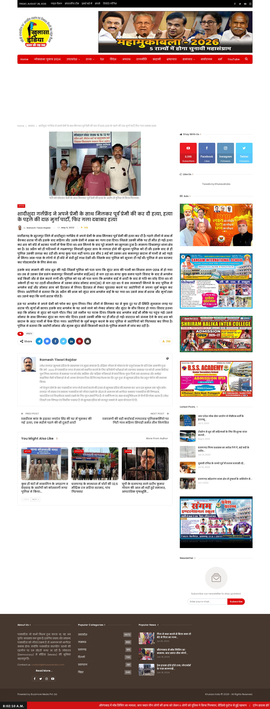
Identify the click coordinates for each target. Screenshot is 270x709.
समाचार (187, 59)
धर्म (220, 59)
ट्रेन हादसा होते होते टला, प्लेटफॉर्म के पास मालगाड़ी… (174, 667)
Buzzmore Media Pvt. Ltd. (44, 694)
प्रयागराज (82, 664)
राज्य (89, 59)
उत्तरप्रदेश (71, 59)
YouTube (234, 59)
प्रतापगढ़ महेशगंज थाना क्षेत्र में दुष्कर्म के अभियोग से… (225, 478)
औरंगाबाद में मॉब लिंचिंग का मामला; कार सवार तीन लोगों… (172, 651)
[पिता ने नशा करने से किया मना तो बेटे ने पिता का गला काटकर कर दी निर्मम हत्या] (146, 638)
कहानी (157, 59)
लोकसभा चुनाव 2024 (47, 59)
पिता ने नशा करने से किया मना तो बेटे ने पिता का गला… (174, 635)
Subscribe (236, 601)
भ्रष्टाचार (172, 59)
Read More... (44, 670)
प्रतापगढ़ (82, 649)
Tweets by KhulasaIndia (216, 184)
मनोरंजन (206, 59)
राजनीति (141, 59)
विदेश (113, 59)
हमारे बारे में (87, 3)
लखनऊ (82, 642)
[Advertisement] (135, 95)
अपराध (126, 59)
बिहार (81, 672)
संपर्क (97, 3)
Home (24, 59)
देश (102, 59)
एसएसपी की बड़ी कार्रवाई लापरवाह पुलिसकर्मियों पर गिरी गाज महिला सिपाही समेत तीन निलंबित (135, 421)
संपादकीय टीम (72, 3)
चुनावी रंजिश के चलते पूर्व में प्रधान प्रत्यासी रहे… (221, 463)
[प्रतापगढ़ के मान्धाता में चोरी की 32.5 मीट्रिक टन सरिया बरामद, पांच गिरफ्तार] (94, 463)
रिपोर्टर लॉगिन (110, 3)
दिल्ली (81, 657)
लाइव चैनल (56, 3)
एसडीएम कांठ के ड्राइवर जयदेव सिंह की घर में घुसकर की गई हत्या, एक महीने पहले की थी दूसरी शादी (56, 421)
